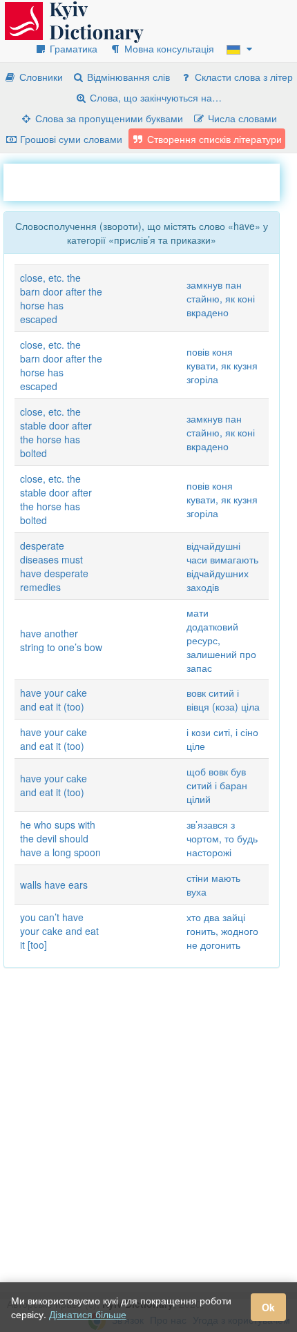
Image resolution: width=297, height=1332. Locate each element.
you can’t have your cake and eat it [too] (59, 931)
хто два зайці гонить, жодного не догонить (222, 931)
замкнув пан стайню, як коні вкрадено (220, 298)
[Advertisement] (150, 181)
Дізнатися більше (87, 1314)
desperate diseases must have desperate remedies (54, 566)
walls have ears (54, 884)
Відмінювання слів (127, 77)
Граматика (72, 48)
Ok (268, 1307)
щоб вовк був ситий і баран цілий (216, 785)
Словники (40, 77)
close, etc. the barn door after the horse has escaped (61, 298)
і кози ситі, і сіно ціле (222, 739)
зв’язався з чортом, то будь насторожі (222, 838)
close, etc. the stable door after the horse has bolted (56, 432)
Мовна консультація (168, 48)
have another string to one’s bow (61, 640)
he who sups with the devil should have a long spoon (60, 838)
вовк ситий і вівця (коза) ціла (223, 699)
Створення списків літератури (213, 139)
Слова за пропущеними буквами (107, 118)
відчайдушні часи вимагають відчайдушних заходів (222, 566)
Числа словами (241, 118)
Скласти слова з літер (242, 77)
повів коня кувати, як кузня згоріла (222, 365)
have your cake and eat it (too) (53, 699)
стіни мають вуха (213, 884)
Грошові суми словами (69, 139)
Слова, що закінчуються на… (154, 97)
